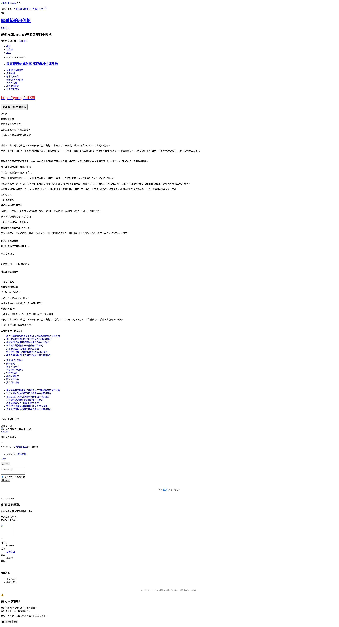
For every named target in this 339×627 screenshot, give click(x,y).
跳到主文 (5, 28)
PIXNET (150, 590)
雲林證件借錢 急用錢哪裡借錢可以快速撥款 (26, 352)
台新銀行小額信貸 (14, 80)
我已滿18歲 (6, 622)
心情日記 (23, 41)
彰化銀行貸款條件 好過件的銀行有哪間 (24, 345)
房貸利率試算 (12, 382)
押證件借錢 (11, 83)
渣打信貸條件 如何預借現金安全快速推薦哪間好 (28, 339)
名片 (8, 53)
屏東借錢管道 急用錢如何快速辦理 (22, 349)
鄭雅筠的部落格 (16, 20)
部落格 (9, 49)
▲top (3, 459)
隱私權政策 (184, 590)
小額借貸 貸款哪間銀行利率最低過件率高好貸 (27, 342)
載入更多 (5, 464)
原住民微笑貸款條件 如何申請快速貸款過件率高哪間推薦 (33, 336)
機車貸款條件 (12, 76)
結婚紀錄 (21, 454)
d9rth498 (5, 432)
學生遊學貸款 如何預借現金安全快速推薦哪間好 (28, 355)
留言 (25, 447)
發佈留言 (5, 480)
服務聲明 (194, 590)
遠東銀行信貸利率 (14, 70)
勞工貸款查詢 (12, 89)
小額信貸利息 (12, 86)
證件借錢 (10, 73)
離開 (15, 622)
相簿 (8, 46)
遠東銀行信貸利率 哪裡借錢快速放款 (32, 64)
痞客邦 (19, 447)
